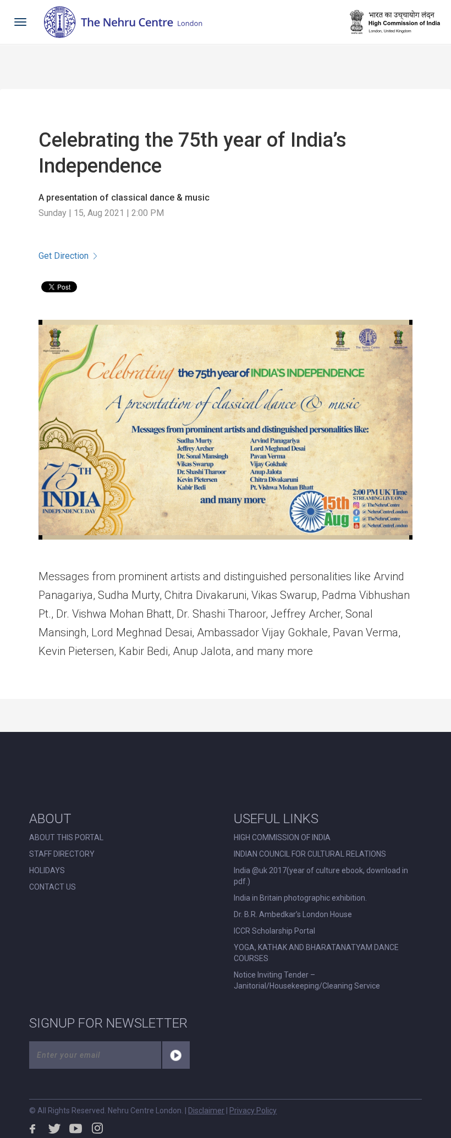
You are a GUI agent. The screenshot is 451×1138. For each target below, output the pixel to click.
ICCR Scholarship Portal (274, 930)
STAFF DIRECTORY (62, 854)
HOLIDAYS (47, 870)
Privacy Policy (253, 1110)
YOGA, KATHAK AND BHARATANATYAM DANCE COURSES (316, 953)
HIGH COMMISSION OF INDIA (282, 837)
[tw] (54, 1128)
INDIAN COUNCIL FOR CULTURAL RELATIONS (310, 854)
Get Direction (63, 256)
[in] (97, 1128)
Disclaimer (206, 1110)
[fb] (33, 1128)
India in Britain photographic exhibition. (300, 897)
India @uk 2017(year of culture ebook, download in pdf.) (321, 876)
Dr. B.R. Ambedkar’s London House (293, 914)
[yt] (76, 1128)
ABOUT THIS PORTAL (66, 837)
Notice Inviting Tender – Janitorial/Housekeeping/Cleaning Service (307, 980)
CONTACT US (52, 886)
